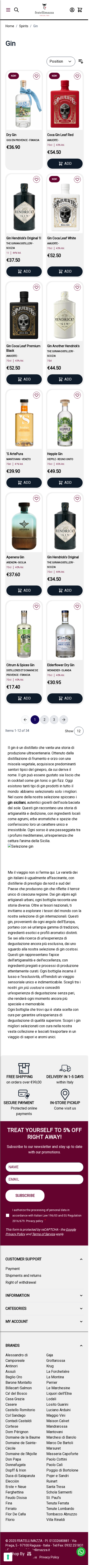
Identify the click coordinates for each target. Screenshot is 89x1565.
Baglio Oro (13, 1377)
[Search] (16, 9)
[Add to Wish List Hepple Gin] (77, 395)
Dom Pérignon (16, 1432)
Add (68, 163)
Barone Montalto (18, 1382)
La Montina (55, 1377)
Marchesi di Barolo (61, 1437)
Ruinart (51, 1481)
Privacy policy (34, 1221)
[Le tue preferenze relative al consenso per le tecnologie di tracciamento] (8, 1557)
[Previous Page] (25, 719)
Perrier (51, 1382)
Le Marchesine (58, 1388)
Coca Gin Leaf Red (60, 135)
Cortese (11, 1426)
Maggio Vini (55, 1415)
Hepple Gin (55, 454)
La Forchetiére (57, 1371)
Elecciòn (12, 1481)
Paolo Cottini (56, 1459)
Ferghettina (14, 1492)
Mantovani (54, 1432)
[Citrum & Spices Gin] (24, 635)
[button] (44, 1259)
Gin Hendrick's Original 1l (23, 238)
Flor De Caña (15, 1514)
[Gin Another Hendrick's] (65, 316)
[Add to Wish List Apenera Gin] (36, 498)
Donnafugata (15, 1465)
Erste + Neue (15, 1487)
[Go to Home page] (44, 9)
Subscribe (25, 1195)
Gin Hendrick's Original (63, 557)
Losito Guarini (57, 1404)
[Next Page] (63, 719)
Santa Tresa (55, 1487)
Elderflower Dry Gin (60, 665)
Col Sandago (15, 1415)
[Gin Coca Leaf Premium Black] (24, 316)
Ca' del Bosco (16, 1393)
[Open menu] (8, 10)
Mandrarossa (56, 1426)
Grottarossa (55, 1360)
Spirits (23, 26)
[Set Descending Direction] (81, 61)
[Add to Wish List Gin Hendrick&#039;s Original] (77, 498)
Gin (35, 26)
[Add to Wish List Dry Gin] (36, 76)
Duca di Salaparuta (20, 1476)
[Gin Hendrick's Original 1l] (24, 208)
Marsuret (53, 1448)
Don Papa (13, 1459)
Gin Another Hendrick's (63, 346)
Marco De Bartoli (59, 1443)
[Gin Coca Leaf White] (65, 208)
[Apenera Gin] (24, 527)
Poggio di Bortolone (62, 1470)
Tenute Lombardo (60, 1508)
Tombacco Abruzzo (61, 1514)
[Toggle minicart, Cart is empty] (80, 9)
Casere (11, 1404)
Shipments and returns (23, 1275)
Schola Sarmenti (59, 1492)
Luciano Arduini (58, 1410)
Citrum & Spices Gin (20, 665)
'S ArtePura (14, 454)
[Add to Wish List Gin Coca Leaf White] (77, 179)
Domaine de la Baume (22, 1437)
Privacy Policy (49, 1557)
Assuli (10, 1371)
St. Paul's (53, 1498)
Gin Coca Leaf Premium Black (23, 348)
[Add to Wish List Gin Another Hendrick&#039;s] (77, 287)
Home (9, 26)
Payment (12, 1269)
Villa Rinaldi (55, 1519)
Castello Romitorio (20, 1410)
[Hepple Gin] (65, 424)
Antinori (11, 1366)
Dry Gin (11, 135)
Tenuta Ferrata (57, 1503)
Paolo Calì (54, 1465)
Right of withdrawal (20, 1282)
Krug (50, 1366)
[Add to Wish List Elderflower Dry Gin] (77, 606)
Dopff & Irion (15, 1470)
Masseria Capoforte (62, 1454)
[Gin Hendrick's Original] (65, 527)
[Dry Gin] (24, 105)
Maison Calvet (57, 1421)
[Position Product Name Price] (61, 61)
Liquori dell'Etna (59, 1393)
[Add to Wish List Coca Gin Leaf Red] (77, 76)
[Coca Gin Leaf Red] (65, 105)
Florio (10, 1519)
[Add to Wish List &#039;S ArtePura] (36, 395)
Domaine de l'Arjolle (21, 1454)
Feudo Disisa (16, 1498)
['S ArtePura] (24, 424)
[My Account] (72, 9)
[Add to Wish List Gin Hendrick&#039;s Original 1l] (36, 179)
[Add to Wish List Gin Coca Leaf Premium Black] (36, 287)
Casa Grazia (14, 1399)
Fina (8, 1503)
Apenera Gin (15, 557)
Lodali (51, 1399)
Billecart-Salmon (18, 1388)
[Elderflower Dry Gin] (65, 635)
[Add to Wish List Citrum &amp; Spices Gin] (36, 606)
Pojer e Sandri (57, 1476)
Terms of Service (43, 1234)
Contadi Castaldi (18, 1421)
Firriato (11, 1508)
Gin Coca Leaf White (61, 238)
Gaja (49, 1355)
